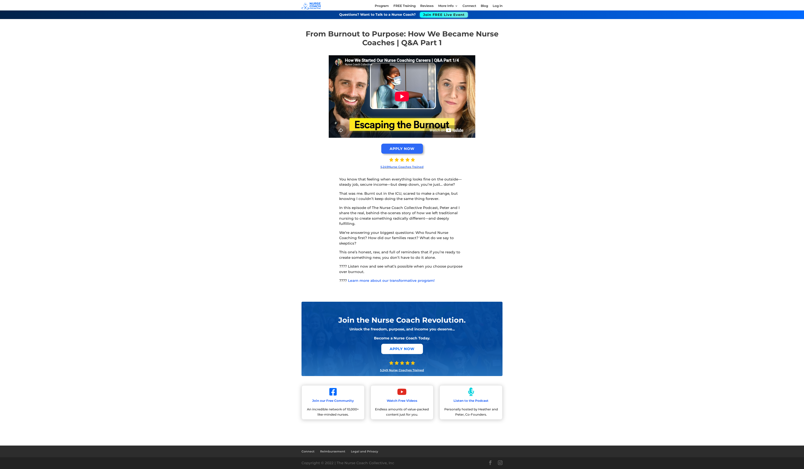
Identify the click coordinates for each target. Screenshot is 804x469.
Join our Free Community (333, 401)
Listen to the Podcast (471, 401)
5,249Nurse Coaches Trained (402, 167)
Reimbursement (332, 451)
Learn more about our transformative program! (391, 280)
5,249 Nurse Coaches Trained (402, 370)
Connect (308, 451)
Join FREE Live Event (444, 15)
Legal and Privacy (364, 451)
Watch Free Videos (402, 401)
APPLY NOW (402, 149)
